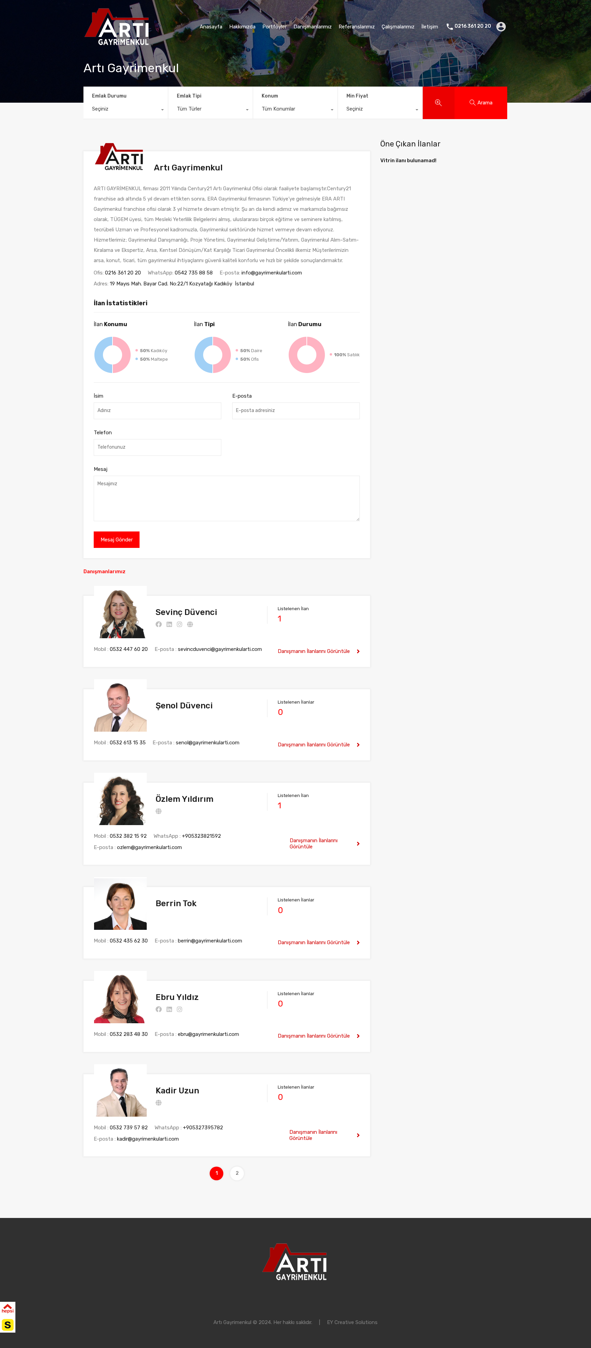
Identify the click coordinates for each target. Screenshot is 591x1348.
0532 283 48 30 (129, 1034)
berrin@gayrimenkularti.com (210, 941)
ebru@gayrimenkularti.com (208, 1034)
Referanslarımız (357, 27)
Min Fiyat (357, 96)
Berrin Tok (176, 903)
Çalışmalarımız (398, 27)
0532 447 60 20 (129, 649)
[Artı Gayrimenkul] (117, 43)
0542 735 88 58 (194, 273)
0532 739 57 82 (129, 1128)
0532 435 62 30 (129, 941)
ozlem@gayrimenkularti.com (149, 847)
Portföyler (274, 27)
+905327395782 (203, 1128)
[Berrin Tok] (120, 927)
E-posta (242, 396)
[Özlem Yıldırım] (120, 822)
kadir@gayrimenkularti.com (148, 1139)
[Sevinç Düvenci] (120, 635)
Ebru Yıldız (177, 997)
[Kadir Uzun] (120, 1114)
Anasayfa (211, 27)
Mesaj (100, 469)
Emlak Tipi (189, 96)
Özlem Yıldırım (184, 799)
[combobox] (125, 110)
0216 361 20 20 (473, 26)
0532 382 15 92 (128, 836)
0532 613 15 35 (128, 743)
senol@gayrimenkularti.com (207, 743)
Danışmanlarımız (312, 27)
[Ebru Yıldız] (120, 1020)
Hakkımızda (242, 27)
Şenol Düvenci (184, 705)
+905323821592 (201, 836)
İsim (98, 396)
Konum (270, 96)
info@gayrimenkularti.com (271, 273)
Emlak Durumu (109, 96)
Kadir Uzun (177, 1090)
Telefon (103, 432)
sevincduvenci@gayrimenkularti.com (220, 649)
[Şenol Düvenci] (120, 729)
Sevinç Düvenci (186, 612)
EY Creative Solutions (352, 1322)
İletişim (429, 27)
